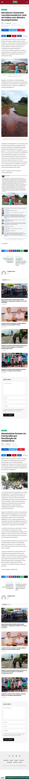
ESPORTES (9, 762)
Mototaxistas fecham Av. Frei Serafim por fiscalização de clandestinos (8, 260)
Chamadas (4, 9)
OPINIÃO (15, 762)
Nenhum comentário (16, 25)
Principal (6, 760)
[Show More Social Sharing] (26, 30)
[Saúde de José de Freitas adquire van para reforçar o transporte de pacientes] (14, 360)
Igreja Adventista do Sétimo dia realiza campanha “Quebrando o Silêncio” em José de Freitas (14, 301)
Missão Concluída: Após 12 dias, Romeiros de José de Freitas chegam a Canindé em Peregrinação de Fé (14, 347)
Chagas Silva (8, 23)
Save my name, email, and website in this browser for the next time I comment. (13, 410)
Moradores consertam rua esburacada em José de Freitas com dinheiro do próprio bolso (21, 586)
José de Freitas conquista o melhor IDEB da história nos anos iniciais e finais (13, 324)
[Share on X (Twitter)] (13, 30)
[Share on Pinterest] (21, 30)
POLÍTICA (22, 760)
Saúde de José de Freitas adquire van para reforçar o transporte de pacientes (13, 370)
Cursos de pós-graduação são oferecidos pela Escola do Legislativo (7, 586)
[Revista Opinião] (15, 2)
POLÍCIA (16, 760)
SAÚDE (20, 762)
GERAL (11, 760)
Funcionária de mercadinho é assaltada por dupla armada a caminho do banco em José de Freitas (21, 262)
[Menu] (2, 2)
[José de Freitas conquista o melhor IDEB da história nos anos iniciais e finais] (14, 314)
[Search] (27, 2)
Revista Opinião (22, 765)
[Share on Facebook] (5, 30)
